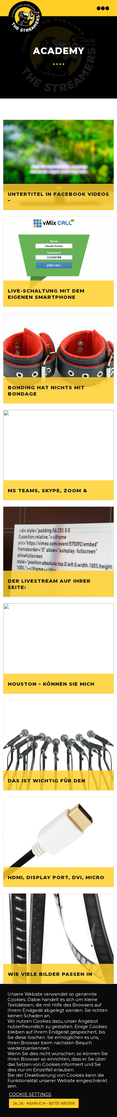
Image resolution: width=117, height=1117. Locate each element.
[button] (103, 8)
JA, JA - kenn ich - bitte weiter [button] (44, 1103)
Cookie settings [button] (30, 1094)
